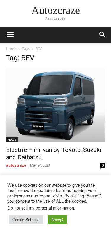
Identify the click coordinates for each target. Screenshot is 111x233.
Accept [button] (57, 219)
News (12, 140)
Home (11, 48)
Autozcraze (16, 165)
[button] (102, 35)
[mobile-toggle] (10, 35)
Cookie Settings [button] (26, 219)
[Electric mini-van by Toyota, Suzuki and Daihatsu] (55, 105)
